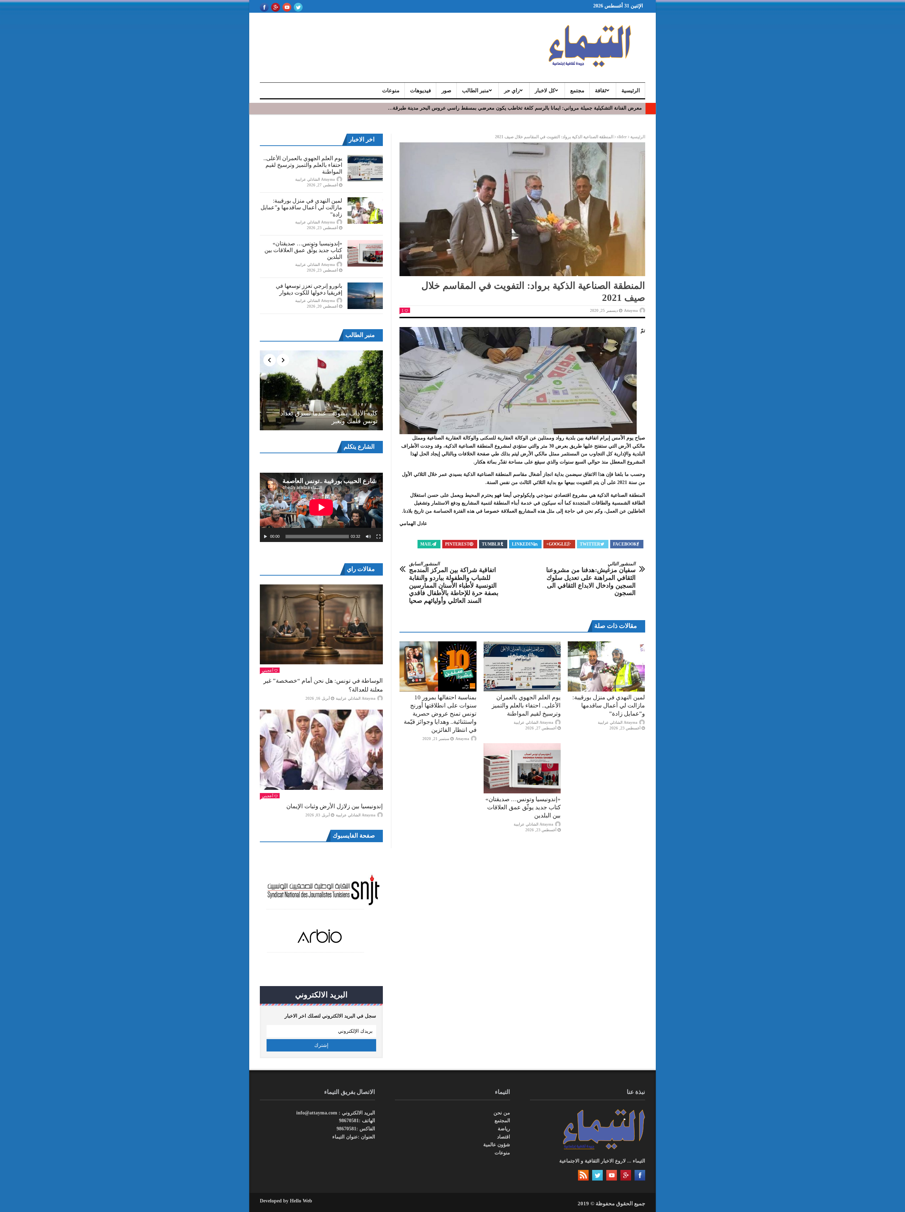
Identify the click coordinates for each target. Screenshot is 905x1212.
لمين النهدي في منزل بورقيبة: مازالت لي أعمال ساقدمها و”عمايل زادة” (608, 705)
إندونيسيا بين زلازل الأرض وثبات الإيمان (334, 806)
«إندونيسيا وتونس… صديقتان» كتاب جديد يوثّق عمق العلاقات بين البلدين (523, 807)
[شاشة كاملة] (378, 537)
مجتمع (577, 90)
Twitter (590, 544)
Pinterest (457, 544)
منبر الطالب (475, 90)
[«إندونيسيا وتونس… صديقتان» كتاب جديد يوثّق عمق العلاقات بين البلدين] (522, 768)
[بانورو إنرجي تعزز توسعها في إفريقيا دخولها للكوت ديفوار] (365, 295)
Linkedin (523, 544)
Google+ (556, 544)
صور (446, 90)
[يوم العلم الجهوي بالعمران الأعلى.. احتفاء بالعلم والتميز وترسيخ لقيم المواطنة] (522, 666)
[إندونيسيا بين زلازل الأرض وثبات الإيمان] (321, 749)
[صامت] (368, 537)
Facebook (625, 544)
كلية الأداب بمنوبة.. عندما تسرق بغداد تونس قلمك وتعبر (329, 417)
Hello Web (301, 1201)
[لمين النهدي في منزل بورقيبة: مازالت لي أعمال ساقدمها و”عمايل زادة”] (606, 666)
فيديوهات (420, 90)
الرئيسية (630, 90)
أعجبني (267, 670)
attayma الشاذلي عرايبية (533, 722)
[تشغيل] (265, 537)
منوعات (390, 90)
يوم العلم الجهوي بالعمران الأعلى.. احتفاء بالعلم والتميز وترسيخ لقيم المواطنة (526, 705)
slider (622, 136)
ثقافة (600, 90)
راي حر (512, 90)
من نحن (502, 1112)
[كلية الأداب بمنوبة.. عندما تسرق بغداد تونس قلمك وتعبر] (321, 390)
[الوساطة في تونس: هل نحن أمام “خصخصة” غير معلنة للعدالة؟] (321, 624)
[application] (321, 507)
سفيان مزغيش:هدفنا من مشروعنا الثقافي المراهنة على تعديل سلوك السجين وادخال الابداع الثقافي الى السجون (591, 578)
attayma (631, 310)
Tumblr (491, 544)
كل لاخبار (545, 90)
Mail (426, 544)
